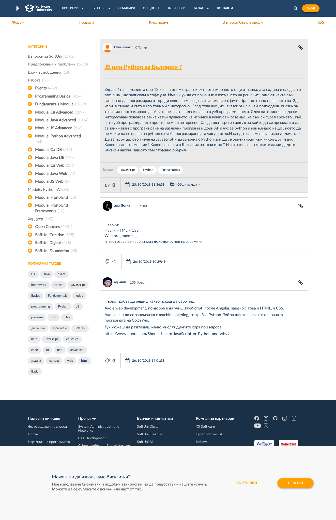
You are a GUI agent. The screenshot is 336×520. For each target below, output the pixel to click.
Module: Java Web (55, 174)
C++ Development (92, 438)
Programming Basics (58, 96)
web (70, 360)
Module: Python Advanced (58, 139)
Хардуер (40, 219)
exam (61, 274)
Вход (310, 8)
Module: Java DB (55, 158)
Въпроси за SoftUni (51, 56)
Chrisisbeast (123, 47)
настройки (246, 483)
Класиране (158, 22)
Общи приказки (188, 184)
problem (37, 317)
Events (46, 88)
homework (38, 285)
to (47, 350)
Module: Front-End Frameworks (51, 208)
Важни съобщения (49, 72)
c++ (53, 317)
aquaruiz (120, 282)
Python (63, 306)
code (34, 350)
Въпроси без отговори (243, 22)
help (34, 339)
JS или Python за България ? (143, 67)
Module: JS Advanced (58, 128)
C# (33, 274)
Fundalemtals (170, 170)
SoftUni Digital (53, 243)
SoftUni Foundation (56, 251)
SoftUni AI (145, 442)
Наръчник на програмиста (49, 442)
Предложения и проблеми (58, 64)
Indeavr (201, 442)
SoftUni (80, 328)
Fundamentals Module (60, 104)
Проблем (60, 328)
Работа (38, 80)
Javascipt (51, 339)
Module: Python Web (49, 190)
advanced (76, 350)
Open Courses (53, 227)
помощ (54, 360)
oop (59, 350)
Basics (35, 295)
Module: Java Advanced (61, 120)
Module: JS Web (53, 181)
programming (40, 306)
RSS (320, 22)
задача (36, 360)
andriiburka (122, 205)
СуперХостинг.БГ (209, 434)
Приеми (295, 483)
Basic (34, 371)
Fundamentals (57, 295)
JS (77, 306)
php (67, 317)
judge (79, 295)
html (84, 360)
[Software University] (38, 8)
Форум (18, 22)
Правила (86, 22)
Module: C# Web (55, 165)
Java (47, 274)
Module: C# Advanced (60, 112)
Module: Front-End (55, 197)
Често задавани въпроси (47, 426)
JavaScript (78, 285)
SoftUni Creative (54, 235)
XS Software (205, 426)
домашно (38, 328)
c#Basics (72, 339)
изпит (58, 285)
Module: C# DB (53, 150)
